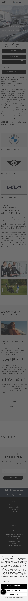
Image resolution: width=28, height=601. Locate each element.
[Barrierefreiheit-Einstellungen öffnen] (3, 591)
